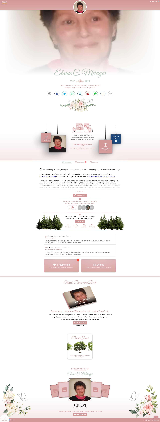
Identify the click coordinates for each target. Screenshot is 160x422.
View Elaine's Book (80, 322)
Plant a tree (80, 221)
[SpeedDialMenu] (156, 418)
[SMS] (95, 93)
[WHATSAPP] (72, 93)
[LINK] (110, 93)
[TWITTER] (64, 93)
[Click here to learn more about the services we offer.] (80, 406)
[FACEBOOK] (57, 93)
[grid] (80, 139)
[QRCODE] (49, 93)
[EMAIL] (87, 93)
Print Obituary (81, 195)
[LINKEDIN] (80, 93)
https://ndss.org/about (48, 176)
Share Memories (81, 414)
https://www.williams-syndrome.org (102, 176)
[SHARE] (103, 93)
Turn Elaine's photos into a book (82, 145)
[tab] (67, 162)
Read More (80, 191)
